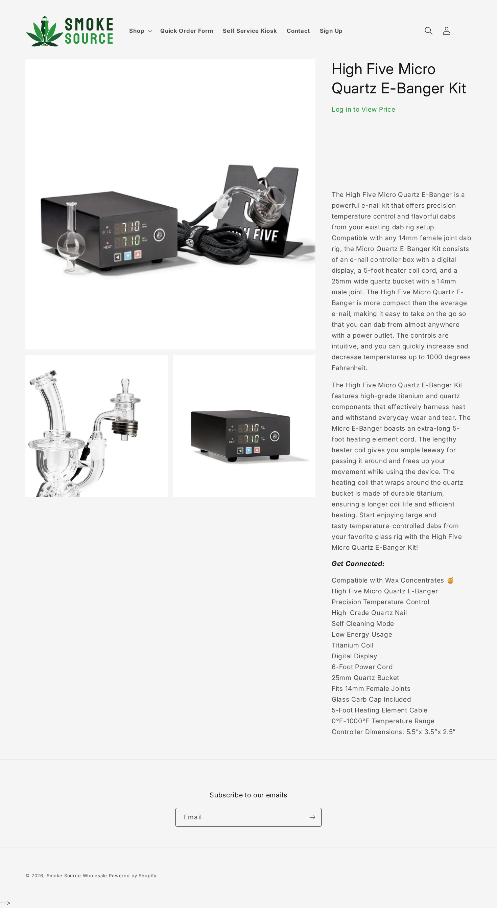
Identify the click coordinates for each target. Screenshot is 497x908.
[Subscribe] (312, 817)
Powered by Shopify (133, 875)
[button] (140, 31)
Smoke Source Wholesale (77, 875)
